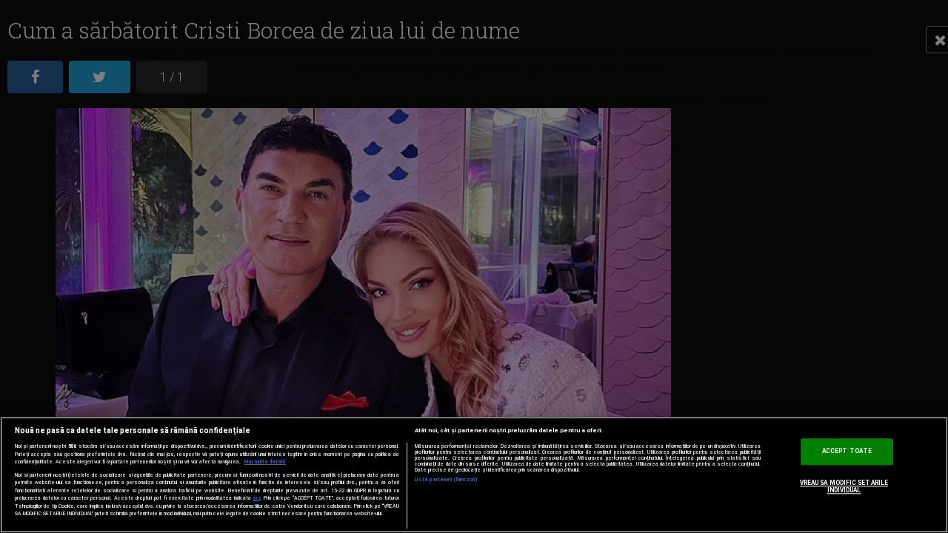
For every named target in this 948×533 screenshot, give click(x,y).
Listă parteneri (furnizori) (446, 480)
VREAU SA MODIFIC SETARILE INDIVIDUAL (844, 487)
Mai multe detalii (265, 462)
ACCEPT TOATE (847, 451)
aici (256, 498)
